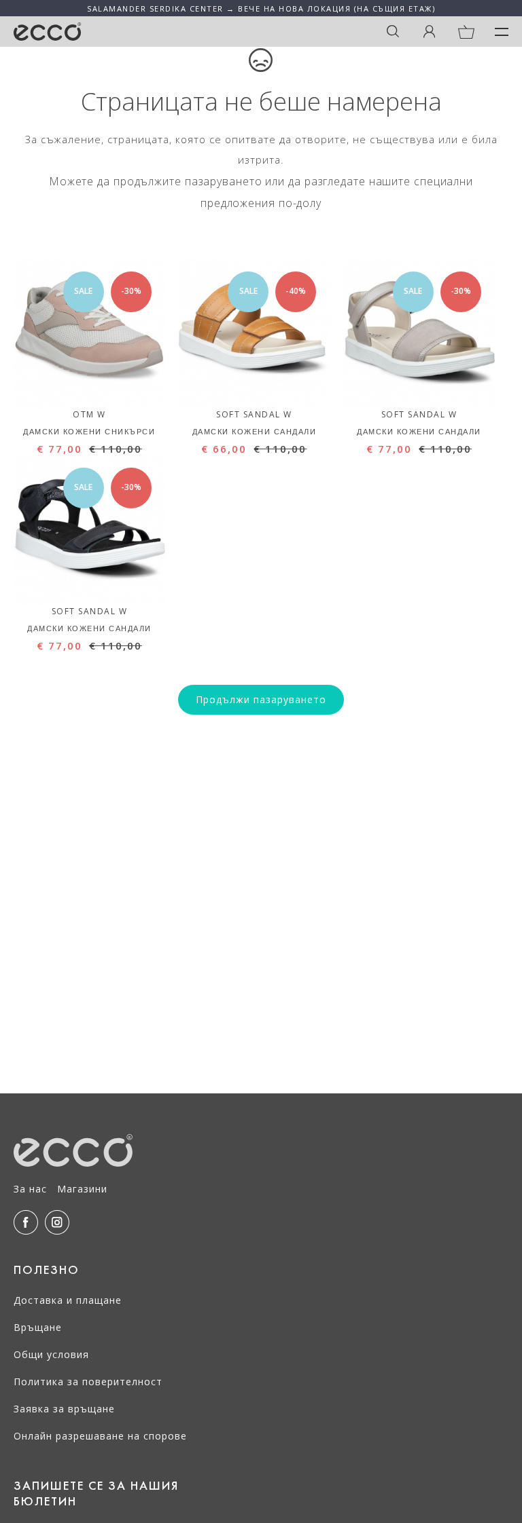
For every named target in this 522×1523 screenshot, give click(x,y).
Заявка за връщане (64, 1408)
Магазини (82, 1188)
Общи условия (51, 1354)
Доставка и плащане (68, 1300)
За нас (30, 1188)
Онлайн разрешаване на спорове (100, 1435)
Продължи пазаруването (261, 699)
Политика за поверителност (88, 1381)
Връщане (38, 1327)
